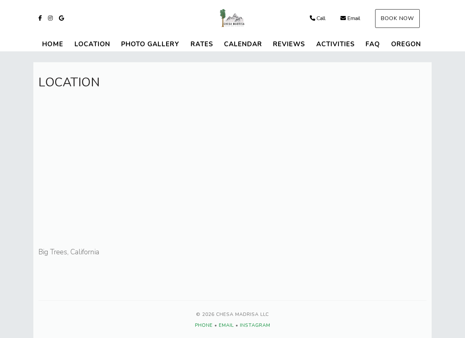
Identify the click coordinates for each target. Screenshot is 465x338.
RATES (202, 44)
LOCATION (92, 44)
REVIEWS (289, 44)
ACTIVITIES (335, 44)
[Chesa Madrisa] (232, 18)
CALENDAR (243, 44)
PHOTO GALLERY (150, 44)
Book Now (397, 18)
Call (321, 18)
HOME (52, 44)
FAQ (373, 44)
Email (353, 18)
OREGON (406, 44)
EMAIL (226, 325)
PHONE (204, 325)
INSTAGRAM (255, 325)
